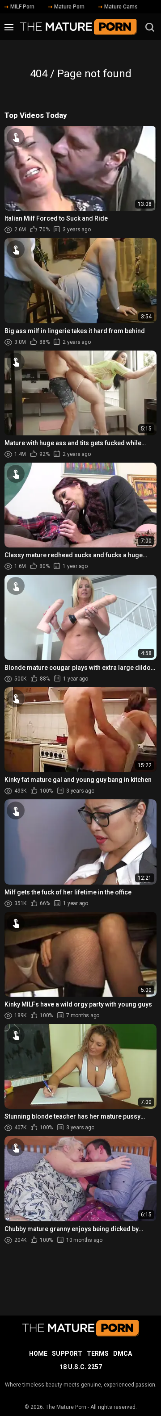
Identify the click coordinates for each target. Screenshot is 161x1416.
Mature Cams (121, 7)
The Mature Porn (66, 1407)
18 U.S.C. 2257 (80, 1366)
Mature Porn (69, 7)
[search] (150, 27)
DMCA (122, 1353)
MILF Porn (22, 7)
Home (38, 1353)
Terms (98, 1353)
